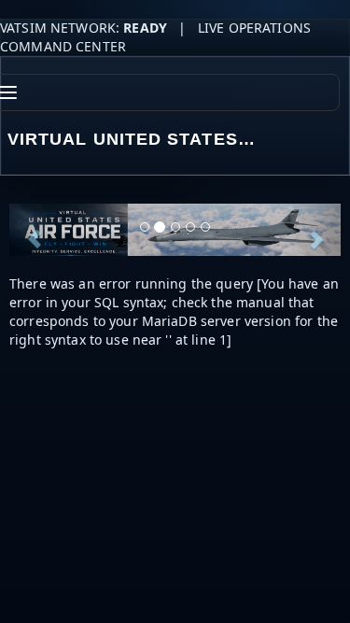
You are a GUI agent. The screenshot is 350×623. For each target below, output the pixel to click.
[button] (34, 230)
